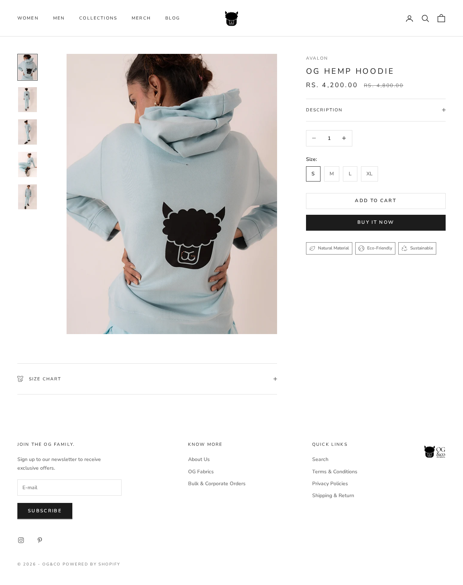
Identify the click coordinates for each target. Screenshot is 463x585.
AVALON (317, 58)
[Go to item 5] (27, 197)
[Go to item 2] (27, 99)
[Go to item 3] (27, 132)
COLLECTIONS (98, 18)
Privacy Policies (330, 483)
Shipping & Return (333, 495)
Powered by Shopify (92, 564)
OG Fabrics (201, 471)
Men (59, 18)
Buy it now (375, 222)
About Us (199, 459)
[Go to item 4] (27, 164)
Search (320, 459)
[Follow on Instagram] (21, 540)
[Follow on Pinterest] (39, 540)
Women (28, 18)
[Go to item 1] (27, 67)
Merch (141, 18)
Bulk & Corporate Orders (217, 483)
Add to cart (375, 200)
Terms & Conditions (334, 471)
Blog (172, 18)
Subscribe (45, 511)
